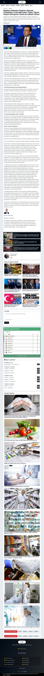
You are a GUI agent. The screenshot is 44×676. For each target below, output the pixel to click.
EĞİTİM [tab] (19, 631)
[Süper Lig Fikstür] (39, 359)
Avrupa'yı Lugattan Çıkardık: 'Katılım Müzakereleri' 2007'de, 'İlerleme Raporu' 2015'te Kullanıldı (12, 305)
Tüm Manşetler (26, 662)
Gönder (6, 322)
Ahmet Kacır (13, 255)
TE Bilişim (25, 671)
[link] (6, 211)
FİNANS (18, 5)
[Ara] (40, 2)
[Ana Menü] (3, 2)
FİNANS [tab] (36, 631)
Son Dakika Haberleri (9, 664)
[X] (21, 653)
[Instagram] (23, 653)
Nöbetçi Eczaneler (9, 658)
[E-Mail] (11, 258)
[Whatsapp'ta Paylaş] (8, 48)
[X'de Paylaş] (6, 48)
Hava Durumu (26, 658)
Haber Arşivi (26, 664)
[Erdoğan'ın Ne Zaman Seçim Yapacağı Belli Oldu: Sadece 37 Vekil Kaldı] (13, 268)
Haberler (5, 8)
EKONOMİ (12, 5)
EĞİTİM (22, 5)
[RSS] (25, 653)
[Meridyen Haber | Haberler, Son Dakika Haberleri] (22, 2)
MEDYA (27, 5)
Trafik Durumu (26, 660)
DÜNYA (7, 5)
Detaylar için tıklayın (22, 355)
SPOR (31, 5)
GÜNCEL (3, 5)
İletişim (23, 668)
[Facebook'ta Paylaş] (4, 48)
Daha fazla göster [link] (21, 227)
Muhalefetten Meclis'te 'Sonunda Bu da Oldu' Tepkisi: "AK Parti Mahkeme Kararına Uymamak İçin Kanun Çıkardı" (30, 275)
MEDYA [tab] (31, 631)
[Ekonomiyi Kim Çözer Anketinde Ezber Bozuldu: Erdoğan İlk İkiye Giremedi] (31, 283)
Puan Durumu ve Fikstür (10, 662)
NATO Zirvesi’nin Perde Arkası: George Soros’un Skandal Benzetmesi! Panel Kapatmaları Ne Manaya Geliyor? (12, 290)
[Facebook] (19, 653)
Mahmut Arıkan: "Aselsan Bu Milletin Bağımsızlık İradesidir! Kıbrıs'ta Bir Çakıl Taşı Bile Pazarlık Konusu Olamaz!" (30, 305)
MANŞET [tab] (25, 631)
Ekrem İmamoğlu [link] (8, 215)
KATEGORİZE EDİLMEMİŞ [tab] (10, 631)
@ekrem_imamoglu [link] (9, 218)
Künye (20, 668)
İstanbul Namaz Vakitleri (10, 660)
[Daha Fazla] (10, 48)
